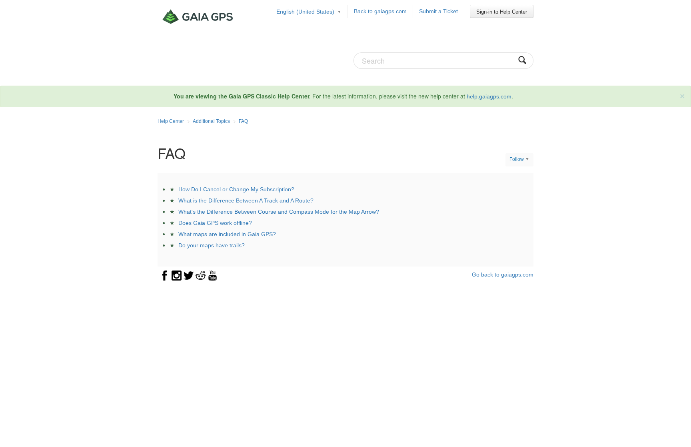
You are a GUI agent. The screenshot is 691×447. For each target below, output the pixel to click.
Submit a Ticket (438, 11)
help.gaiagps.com (489, 96)
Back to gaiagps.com (380, 11)
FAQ (243, 121)
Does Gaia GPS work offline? (215, 223)
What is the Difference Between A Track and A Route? (246, 200)
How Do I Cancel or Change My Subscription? (236, 189)
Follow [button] (516, 159)
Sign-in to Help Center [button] (501, 12)
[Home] (199, 17)
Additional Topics (211, 121)
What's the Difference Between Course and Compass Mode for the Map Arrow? (278, 211)
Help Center (171, 121)
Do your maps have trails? (211, 245)
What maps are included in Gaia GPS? (227, 234)
